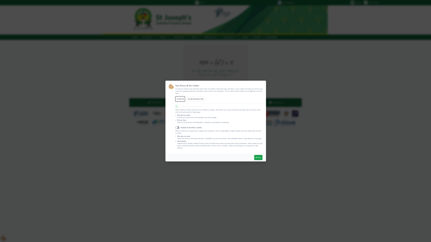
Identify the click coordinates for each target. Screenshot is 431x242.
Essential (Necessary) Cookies (191, 106)
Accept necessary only (195, 99)
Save (259, 157)
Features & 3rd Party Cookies (191, 128)
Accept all (180, 99)
